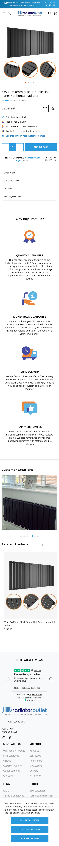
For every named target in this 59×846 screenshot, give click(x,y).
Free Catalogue (11, 755)
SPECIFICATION (12, 180)
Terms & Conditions (13, 795)
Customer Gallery (12, 765)
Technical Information (41, 795)
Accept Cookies (29, 820)
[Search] (49, 13)
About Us (34, 750)
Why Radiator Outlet (14, 750)
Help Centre (36, 760)
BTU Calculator (37, 790)
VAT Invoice (36, 775)
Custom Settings (29, 829)
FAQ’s (6, 790)
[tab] (29, 173)
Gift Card (8, 775)
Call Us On (7, 728)
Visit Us (7, 760)
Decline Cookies (29, 838)
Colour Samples (11, 770)
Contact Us (35, 755)
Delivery (34, 770)
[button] (25, 82)
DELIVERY (9, 188)
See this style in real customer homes (25, 135)
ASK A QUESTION (13, 196)
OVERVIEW (9, 172)
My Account (36, 765)
